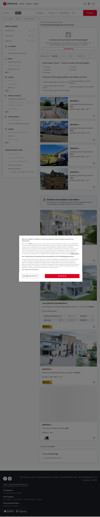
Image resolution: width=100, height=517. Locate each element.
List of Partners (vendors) (30, 269)
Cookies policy (74, 253)
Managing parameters (30, 276)
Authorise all (62, 276)
